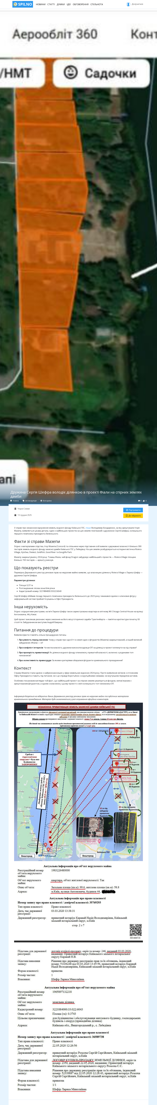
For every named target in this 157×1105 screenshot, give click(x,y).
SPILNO (24, 4)
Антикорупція (31, 501)
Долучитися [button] (137, 4)
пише (88, 527)
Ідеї (69, 4)
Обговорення (81, 4)
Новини (41, 4)
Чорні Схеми (23, 508)
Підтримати (134, 510)
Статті (51, 4)
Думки (61, 4)
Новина (15, 501)
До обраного (134, 515)
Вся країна (47, 501)
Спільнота (97, 4)
